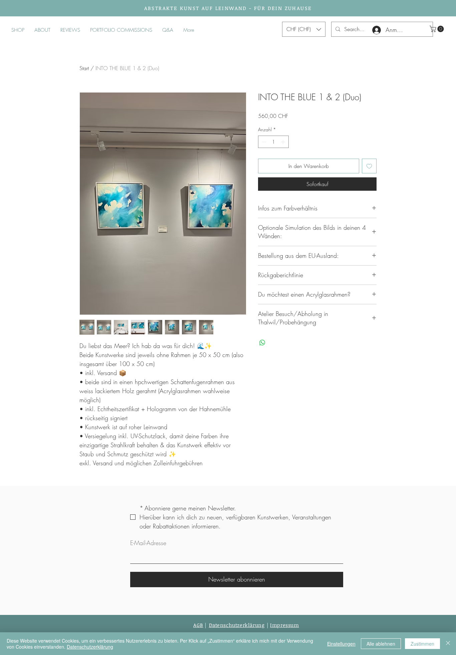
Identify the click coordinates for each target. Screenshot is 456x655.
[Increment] (283, 142)
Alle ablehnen (381, 643)
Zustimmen (422, 643)
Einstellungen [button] (341, 643)
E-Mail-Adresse (148, 543)
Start (84, 68)
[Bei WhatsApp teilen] (262, 343)
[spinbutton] (273, 142)
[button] (437, 29)
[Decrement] (263, 142)
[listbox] (303, 29)
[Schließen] (448, 644)
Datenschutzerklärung (90, 646)
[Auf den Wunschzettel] (369, 166)
